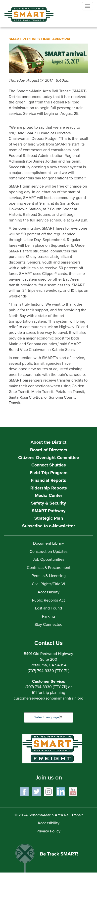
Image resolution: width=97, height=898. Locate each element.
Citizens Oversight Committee (48, 457)
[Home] (25, 11)
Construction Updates (48, 551)
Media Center (48, 495)
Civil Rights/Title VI (48, 584)
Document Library (48, 543)
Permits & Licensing (49, 575)
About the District (48, 442)
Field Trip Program (48, 472)
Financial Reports (48, 480)
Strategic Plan (48, 518)
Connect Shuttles (48, 465)
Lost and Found (48, 608)
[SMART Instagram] (48, 791)
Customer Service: (48, 681)
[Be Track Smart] (48, 855)
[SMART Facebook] (24, 791)
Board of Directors (48, 450)
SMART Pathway (48, 510)
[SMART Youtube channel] (73, 791)
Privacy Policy (48, 831)
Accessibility (48, 592)
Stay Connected (48, 624)
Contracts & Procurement (48, 567)
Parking (48, 616)
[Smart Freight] (52, 748)
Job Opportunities (48, 559)
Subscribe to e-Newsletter (48, 526)
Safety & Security (48, 503)
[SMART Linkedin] (60, 791)
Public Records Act (48, 600)
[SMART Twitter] (36, 791)
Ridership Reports (48, 488)
